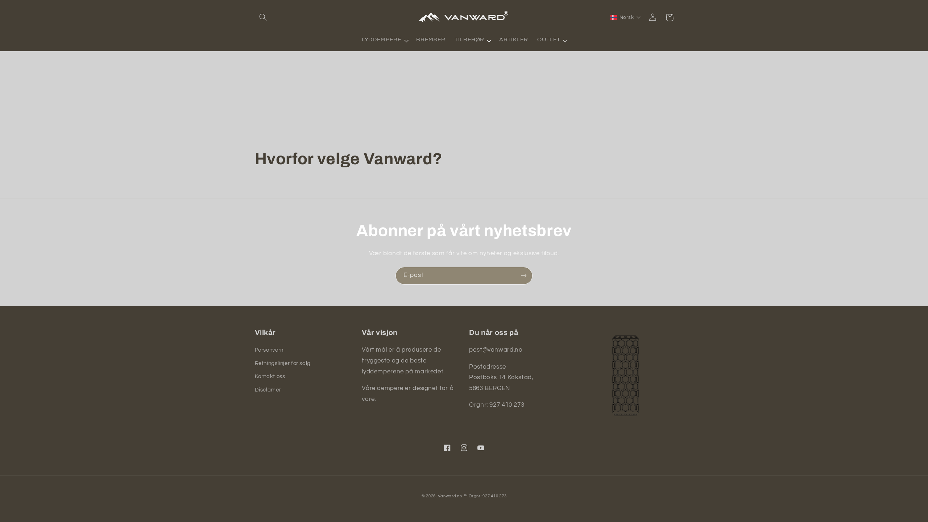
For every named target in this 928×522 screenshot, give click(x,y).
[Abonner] (523, 276)
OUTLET (548, 39)
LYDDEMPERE (381, 39)
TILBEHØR (469, 39)
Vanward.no (450, 496)
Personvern (269, 350)
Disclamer (268, 390)
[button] (263, 17)
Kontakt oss (270, 376)
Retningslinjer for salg (283, 363)
